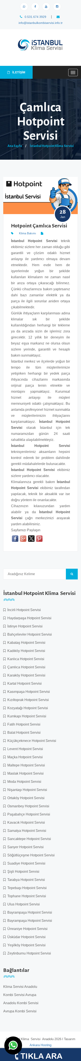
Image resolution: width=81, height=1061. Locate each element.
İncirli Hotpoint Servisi (23, 610)
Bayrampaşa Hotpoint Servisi (29, 912)
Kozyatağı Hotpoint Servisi (27, 708)
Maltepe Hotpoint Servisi (25, 765)
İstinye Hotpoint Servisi (24, 626)
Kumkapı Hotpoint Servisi (26, 716)
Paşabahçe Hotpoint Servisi (28, 814)
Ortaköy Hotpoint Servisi (25, 798)
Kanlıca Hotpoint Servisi (25, 659)
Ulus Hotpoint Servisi (23, 904)
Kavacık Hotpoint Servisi (25, 822)
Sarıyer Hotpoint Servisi (25, 847)
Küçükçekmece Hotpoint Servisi (31, 741)
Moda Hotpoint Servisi (23, 781)
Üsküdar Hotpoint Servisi (26, 937)
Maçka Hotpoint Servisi (24, 757)
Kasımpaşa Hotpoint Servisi (28, 691)
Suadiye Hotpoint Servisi (25, 863)
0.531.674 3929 (35, 17)
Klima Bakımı (27, 233)
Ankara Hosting (40, 1045)
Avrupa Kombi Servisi (20, 1011)
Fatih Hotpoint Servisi (23, 724)
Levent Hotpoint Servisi (24, 749)
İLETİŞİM (18, 72)
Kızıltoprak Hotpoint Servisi (27, 700)
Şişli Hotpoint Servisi (22, 871)
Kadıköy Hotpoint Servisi (25, 651)
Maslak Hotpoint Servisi (25, 773)
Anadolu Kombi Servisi (20, 1003)
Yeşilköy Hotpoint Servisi (26, 945)
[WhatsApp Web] (24, 7)
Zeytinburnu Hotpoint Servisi (28, 953)
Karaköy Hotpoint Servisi (25, 675)
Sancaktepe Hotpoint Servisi (28, 839)
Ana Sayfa (15, 146)
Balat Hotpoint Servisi (23, 732)
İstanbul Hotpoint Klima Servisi (52, 146)
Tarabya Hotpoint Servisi (25, 880)
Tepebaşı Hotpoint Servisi (26, 888)
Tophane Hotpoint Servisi (26, 896)
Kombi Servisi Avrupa (19, 995)
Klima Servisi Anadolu (20, 986)
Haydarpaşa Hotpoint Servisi (28, 618)
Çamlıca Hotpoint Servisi (25, 667)
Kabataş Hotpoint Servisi (25, 642)
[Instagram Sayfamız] (57, 7)
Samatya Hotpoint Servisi (26, 830)
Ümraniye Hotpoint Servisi (27, 929)
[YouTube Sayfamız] (46, 7)
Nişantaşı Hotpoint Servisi (26, 790)
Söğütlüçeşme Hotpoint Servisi (30, 855)
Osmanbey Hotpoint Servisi (27, 806)
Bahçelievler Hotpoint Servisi (29, 634)
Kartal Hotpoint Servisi (24, 683)
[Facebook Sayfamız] (35, 7)
